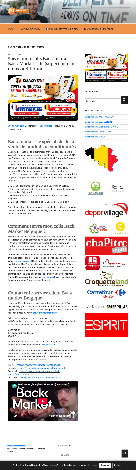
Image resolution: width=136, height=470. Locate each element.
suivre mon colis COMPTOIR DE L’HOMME (101, 127)
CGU (10, 28)
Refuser (117, 465)
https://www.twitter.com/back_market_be (38, 365)
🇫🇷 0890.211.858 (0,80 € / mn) (62, 28)
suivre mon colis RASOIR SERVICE (99, 132)
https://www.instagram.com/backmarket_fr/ (42, 377)
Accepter (105, 465)
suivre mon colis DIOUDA (95, 137)
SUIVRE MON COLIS (30, 28)
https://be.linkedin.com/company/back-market (41, 368)
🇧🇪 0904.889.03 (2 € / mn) (98, 28)
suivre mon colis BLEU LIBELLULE (98, 122)
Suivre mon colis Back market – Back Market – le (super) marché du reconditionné (42, 64)
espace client (49, 344)
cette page (47, 277)
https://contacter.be (16, 446)
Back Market (46, 126)
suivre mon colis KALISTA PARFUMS (100, 117)
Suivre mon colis (16, 126)
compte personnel (23, 261)
